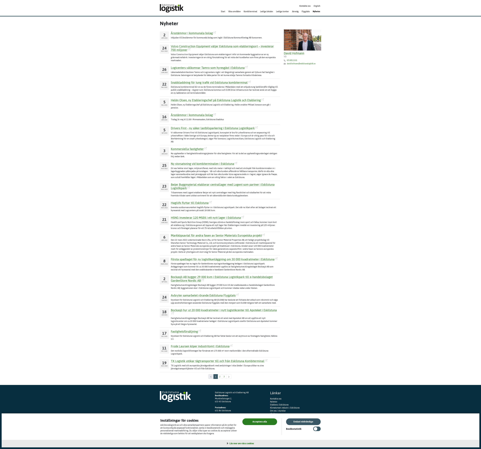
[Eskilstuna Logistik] (171, 8)
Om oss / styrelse (278, 411)
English (317, 6)
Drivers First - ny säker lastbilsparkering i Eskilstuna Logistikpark (213, 128)
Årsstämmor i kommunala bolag (192, 33)
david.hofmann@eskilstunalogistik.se (301, 64)
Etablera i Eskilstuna (279, 404)
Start (223, 11)
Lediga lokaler (266, 11)
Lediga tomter (282, 11)
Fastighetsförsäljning (184, 331)
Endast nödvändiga (303, 421)
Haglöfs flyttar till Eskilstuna (190, 203)
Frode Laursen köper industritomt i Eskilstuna (200, 346)
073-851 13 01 (292, 60)
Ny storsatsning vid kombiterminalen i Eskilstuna (202, 163)
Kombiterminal (250, 11)
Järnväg (295, 11)
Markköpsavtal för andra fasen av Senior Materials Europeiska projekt (216, 235)
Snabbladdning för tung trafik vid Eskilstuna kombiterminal (209, 82)
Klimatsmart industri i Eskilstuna (284, 408)
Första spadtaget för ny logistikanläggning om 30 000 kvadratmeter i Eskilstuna (222, 259)
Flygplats (306, 11)
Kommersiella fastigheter (187, 149)
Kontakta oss (305, 6)
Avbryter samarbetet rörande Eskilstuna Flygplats (203, 295)
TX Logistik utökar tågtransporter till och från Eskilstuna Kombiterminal (217, 361)
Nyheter (316, 11)
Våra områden (234, 11)
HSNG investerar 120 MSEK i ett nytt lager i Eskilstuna (206, 217)
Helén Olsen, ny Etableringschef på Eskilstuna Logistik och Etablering (216, 100)
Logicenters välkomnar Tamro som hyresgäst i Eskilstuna (208, 67)
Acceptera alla (260, 421)
